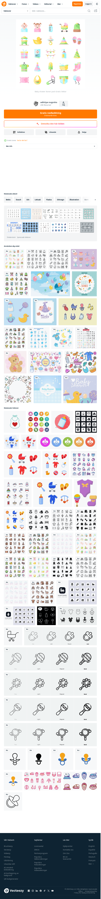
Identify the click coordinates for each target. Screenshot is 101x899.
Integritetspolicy (89, 891)
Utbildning (8, 860)
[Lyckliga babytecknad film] (45, 362)
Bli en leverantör (66, 858)
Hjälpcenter (66, 846)
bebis (8, 199)
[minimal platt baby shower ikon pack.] (76, 592)
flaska (49, 199)
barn (86, 199)
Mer (59, 4)
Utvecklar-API (9, 864)
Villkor (78, 891)
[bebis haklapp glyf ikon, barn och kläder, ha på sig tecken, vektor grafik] (15, 422)
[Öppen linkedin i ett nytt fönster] (37, 891)
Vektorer (12, 4)
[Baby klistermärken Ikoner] (78, 311)
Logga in (88, 4)
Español (90, 850)
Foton (24, 4)
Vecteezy (7, 850)
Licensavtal (38, 846)
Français (90, 860)
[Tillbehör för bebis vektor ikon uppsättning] (77, 615)
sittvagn (60, 199)
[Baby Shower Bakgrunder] (84, 283)
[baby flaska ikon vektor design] (62, 422)
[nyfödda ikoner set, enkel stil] (39, 520)
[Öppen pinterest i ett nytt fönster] (41, 891)
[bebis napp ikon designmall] (15, 759)
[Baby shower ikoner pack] (14, 259)
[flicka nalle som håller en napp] (15, 362)
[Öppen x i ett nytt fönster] (49, 891)
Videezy (7, 853)
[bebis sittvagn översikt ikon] (13, 636)
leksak (38, 199)
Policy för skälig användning (83, 892)
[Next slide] (91, 200)
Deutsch (90, 857)
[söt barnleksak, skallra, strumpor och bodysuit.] (85, 493)
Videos (35, 4)
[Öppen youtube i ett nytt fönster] (52, 891)
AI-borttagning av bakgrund (11, 874)
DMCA (36, 850)
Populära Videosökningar (40, 869)
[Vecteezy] (3, 3)
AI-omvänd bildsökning (9, 868)
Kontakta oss (67, 850)
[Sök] (89, 10)
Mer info (9, 146)
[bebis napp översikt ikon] (13, 801)
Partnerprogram (40, 853)
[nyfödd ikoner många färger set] (39, 422)
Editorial (47, 4)
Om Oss (65, 853)
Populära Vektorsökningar (40, 858)
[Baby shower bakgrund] (47, 389)
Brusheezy (8, 846)
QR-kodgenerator (11, 879)
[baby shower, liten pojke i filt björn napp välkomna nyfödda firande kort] (45, 311)
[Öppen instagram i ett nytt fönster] (33, 891)
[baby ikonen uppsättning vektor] (86, 338)
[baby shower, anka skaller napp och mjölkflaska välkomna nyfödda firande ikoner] (17, 311)
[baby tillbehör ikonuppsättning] (46, 615)
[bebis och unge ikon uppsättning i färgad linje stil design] (84, 464)
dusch (18, 199)
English (90, 846)
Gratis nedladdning (50, 114)
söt (27, 199)
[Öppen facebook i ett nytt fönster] (29, 891)
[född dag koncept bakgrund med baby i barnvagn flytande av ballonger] (50, 283)
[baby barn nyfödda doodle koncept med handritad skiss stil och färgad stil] (81, 362)
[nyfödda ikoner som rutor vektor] (86, 422)
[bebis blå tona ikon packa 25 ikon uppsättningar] (39, 338)
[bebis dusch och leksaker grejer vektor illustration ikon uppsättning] (42, 781)
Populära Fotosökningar (39, 863)
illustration (74, 199)
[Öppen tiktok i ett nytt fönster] (45, 891)
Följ (63, 105)
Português (91, 853)
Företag (7, 857)
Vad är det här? (22, 140)
